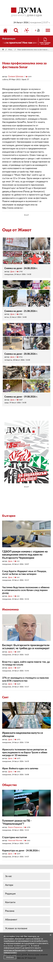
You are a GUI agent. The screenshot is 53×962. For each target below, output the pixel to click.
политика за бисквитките (15, 950)
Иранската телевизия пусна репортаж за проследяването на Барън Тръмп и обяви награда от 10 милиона (24, 752)
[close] (50, 935)
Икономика (10, 609)
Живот (10, 49)
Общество (9, 785)
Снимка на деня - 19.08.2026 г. (21, 397)
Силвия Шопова (15, 76)
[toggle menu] (48, 30)
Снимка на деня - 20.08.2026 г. (21, 354)
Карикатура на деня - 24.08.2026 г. (21, 850)
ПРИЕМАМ (10, 957)
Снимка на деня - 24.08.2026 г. (21, 268)
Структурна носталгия (14, 837)
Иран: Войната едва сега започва (20, 768)
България (8, 515)
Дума (12, 271)
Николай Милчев (15, 840)
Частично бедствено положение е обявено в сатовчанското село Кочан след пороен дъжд (25, 590)
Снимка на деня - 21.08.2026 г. (21, 311)
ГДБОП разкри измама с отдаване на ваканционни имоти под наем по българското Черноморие (25, 554)
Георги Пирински (15, 827)
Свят (5, 697)
